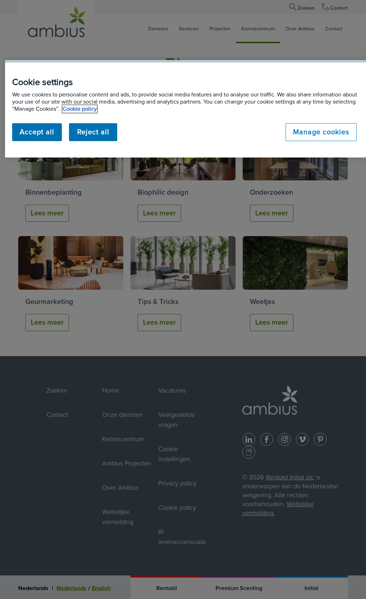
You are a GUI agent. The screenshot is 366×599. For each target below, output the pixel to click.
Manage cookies (321, 132)
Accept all (37, 132)
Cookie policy (80, 109)
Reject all (93, 132)
